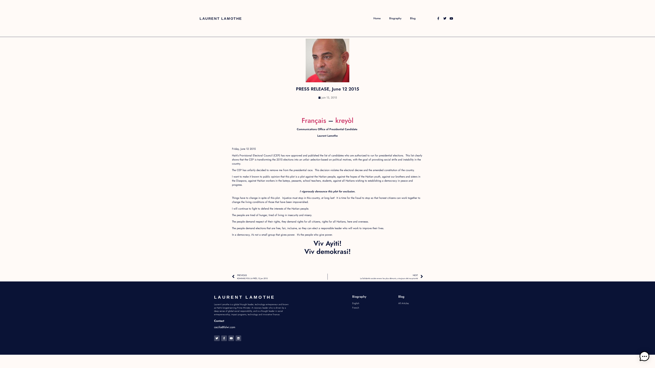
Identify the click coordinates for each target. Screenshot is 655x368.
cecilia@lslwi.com (224, 327)
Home (377, 18)
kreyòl (344, 120)
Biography (395, 18)
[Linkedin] (238, 338)
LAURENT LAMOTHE (221, 18)
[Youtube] (451, 18)
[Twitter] (444, 18)
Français (314, 120)
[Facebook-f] (438, 18)
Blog (413, 18)
